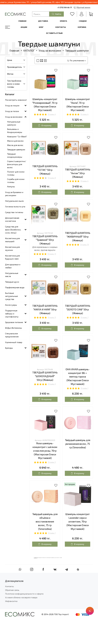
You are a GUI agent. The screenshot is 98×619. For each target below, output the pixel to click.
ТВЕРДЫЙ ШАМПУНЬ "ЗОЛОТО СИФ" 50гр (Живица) (77, 309)
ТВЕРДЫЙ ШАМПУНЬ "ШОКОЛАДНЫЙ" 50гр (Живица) (45, 376)
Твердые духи (12, 282)
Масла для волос (15, 145)
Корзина (82, 27)
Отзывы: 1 (84, 388)
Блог (41, 27)
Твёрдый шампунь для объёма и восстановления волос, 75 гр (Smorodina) (45, 521)
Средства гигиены (14, 212)
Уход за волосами (50, 50)
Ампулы (11, 186)
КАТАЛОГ (29, 50)
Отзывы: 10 (84, 245)
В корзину (46, 125)
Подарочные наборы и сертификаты (11, 313)
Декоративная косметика (12, 219)
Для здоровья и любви (12, 266)
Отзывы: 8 (52, 178)
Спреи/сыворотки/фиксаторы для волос (16, 164)
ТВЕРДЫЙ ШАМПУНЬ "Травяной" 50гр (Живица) (45, 240)
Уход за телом (12, 111)
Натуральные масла (11, 274)
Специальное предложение (12, 335)
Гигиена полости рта (15, 206)
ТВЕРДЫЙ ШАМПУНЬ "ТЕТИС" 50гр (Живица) (45, 170)
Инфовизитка (11, 601)
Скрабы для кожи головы (15, 180)
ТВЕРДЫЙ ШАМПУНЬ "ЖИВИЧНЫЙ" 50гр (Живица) (77, 236)
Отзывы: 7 (84, 317)
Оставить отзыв (54, 33)
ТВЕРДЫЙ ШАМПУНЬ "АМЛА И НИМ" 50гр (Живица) (45, 309)
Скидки (83, 21)
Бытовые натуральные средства (11, 296)
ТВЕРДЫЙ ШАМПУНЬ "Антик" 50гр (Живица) (77, 173)
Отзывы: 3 (52, 384)
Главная (22, 21)
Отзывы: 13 (52, 254)
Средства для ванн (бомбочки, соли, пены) (13, 229)
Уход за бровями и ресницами (14, 193)
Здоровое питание (14, 322)
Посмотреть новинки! (16, 100)
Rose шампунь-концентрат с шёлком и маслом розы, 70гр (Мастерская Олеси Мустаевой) (45, 450)
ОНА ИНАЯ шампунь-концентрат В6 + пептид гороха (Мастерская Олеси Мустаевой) (78, 376)
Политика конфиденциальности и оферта (24, 593)
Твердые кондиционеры (14, 155)
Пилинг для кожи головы (15, 173)
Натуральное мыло (14, 201)
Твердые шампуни (16, 149)
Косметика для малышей (12, 240)
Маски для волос (15, 141)
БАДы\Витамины (13, 328)
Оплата (63, 21)
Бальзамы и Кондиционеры (14, 130)
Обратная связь (12, 590)
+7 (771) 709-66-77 (64, 8)
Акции (24, 27)
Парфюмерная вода (14, 287)
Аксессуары (11, 305)
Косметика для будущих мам (12, 257)
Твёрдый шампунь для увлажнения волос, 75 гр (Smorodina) (77, 444)
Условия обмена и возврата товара (21, 597)
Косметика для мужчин (12, 248)
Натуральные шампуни (13, 123)
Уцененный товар (13, 342)
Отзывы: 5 (52, 462)
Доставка (43, 21)
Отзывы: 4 (52, 114)
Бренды (9, 348)
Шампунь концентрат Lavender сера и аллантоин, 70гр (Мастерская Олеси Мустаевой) (77, 521)
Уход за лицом (12, 105)
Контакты (60, 27)
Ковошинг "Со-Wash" (17, 136)
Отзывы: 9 (52, 317)
